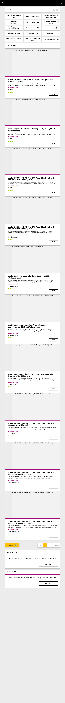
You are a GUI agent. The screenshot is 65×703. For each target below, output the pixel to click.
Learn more (48, 564)
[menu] (61, 3)
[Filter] (57, 10)
